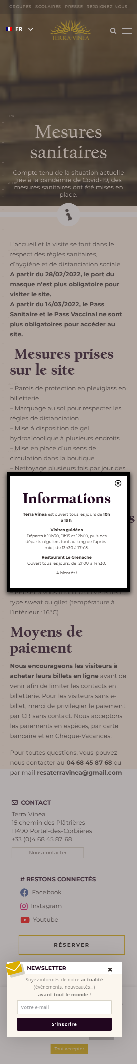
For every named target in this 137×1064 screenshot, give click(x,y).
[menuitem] (18, 28)
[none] (18, 28)
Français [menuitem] (18, 29)
